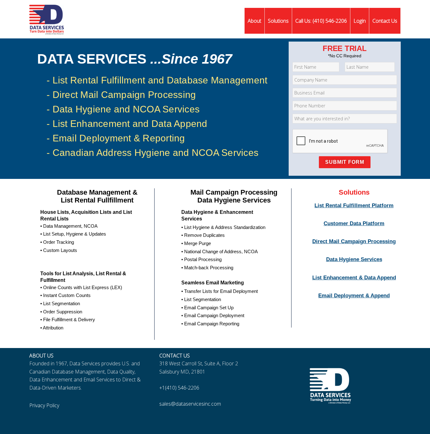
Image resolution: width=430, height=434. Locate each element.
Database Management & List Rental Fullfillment (97, 196)
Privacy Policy (44, 405)
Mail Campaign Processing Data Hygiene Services (233, 196)
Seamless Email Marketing (212, 282)
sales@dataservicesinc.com (190, 403)
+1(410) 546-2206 (179, 387)
